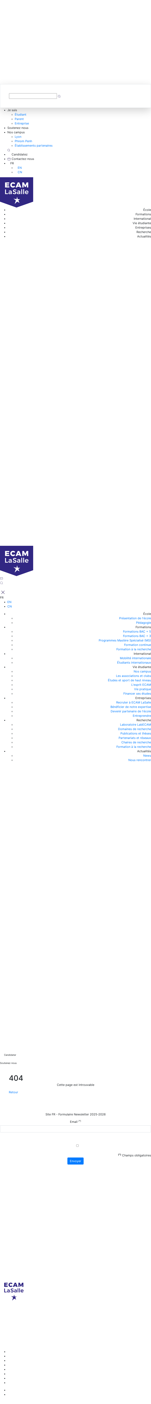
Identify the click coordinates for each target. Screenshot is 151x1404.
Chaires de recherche (136, 742)
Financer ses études (137, 693)
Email (75, 1121)
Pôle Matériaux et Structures (40, 1343)
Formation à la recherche (133, 649)
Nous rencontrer (139, 760)
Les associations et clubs (133, 676)
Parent (19, 119)
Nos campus (142, 671)
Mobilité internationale (135, 658)
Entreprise (22, 123)
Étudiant (20, 114)
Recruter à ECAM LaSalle (133, 702)
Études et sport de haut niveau (129, 680)
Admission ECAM (92, 1343)
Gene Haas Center (52, 1347)
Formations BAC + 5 (137, 631)
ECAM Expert (70, 1343)
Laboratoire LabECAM (135, 724)
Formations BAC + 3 (137, 636)
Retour (13, 1092)
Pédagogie (143, 622)
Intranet (110, 1343)
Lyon (18, 136)
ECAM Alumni (9, 1343)
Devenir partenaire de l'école (131, 711)
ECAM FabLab (76, 1347)
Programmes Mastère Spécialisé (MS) (125, 640)
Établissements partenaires (33, 145)
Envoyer (75, 1161)
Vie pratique (142, 689)
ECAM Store (95, 1347)
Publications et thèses (135, 733)
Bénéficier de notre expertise (130, 707)
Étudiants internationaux (134, 662)
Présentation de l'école (135, 618)
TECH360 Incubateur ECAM (19, 1347)
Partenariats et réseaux (135, 738)
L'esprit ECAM (141, 684)
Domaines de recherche (134, 729)
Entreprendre (142, 716)
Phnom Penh (23, 141)
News (147, 755)
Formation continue (137, 645)
